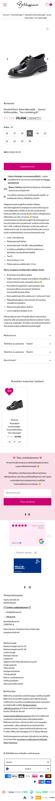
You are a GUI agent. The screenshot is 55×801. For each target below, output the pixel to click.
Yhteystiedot (9, 668)
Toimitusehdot (10, 674)
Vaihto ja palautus (11, 680)
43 (14, 141)
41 (45, 133)
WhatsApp (10, 616)
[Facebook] (25, 514)
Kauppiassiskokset (12, 671)
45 (30, 141)
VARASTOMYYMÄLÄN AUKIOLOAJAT (20, 662)
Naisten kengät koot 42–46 (15, 649)
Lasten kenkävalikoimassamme (17, 716)
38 (22, 133)
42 (7, 141)
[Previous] (7, 59)
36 (7, 133)
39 (30, 133)
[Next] (47, 59)
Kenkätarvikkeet (11, 655)
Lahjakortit (8, 658)
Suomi (9, 762)
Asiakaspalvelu (10, 665)
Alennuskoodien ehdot (13, 684)
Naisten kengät (10, 643)
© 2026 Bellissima (11, 753)
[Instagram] (29, 514)
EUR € (28, 769)
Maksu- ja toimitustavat (14, 677)
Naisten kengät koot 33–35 (15, 646)
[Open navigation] (5, 4)
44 (22, 141)
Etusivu (6, 15)
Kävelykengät (16, 15)
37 (14, 133)
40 (37, 133)
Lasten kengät (9, 652)
